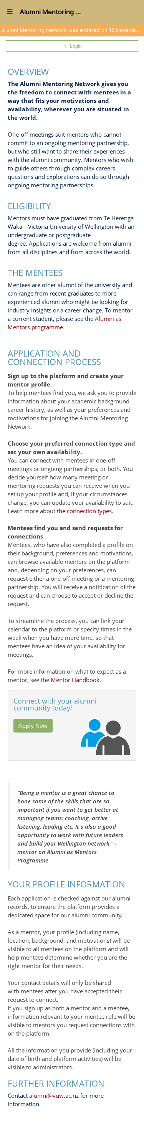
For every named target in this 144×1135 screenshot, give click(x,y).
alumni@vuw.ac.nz (54, 1095)
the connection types (84, 511)
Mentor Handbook (75, 680)
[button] (10, 12)
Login (76, 46)
